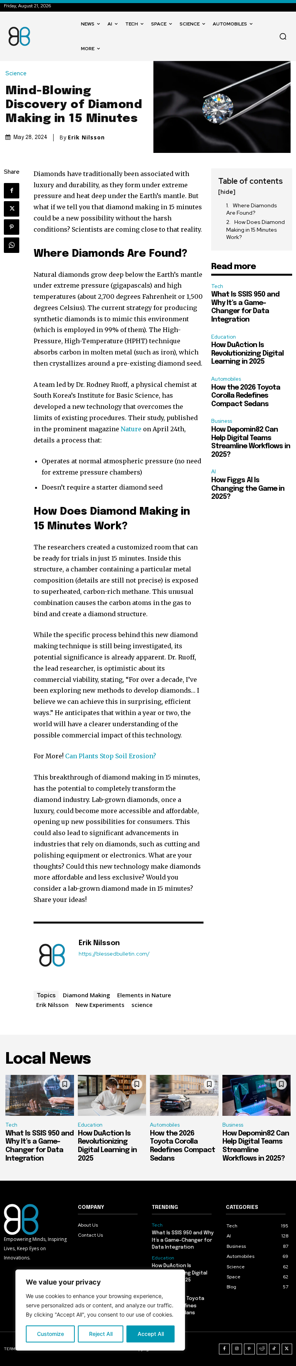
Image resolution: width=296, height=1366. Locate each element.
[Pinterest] (11, 227)
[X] (11, 209)
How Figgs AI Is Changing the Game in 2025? (247, 488)
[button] (283, 36)
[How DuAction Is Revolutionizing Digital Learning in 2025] (112, 1095)
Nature (131, 429)
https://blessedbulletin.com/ (114, 954)
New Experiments (100, 1004)
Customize (50, 1333)
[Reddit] (262, 1349)
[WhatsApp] (11, 245)
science (142, 1004)
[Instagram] (237, 1349)
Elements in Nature (144, 995)
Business (221, 421)
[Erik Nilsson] (52, 955)
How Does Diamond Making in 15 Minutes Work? (255, 230)
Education (223, 337)
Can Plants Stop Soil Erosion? (110, 756)
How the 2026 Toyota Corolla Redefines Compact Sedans (245, 396)
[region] (100, 1310)
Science (16, 73)
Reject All (101, 1333)
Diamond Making (86, 995)
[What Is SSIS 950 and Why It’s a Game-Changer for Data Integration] (39, 1095)
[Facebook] (11, 190)
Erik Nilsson (86, 137)
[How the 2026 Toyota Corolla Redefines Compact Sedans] (184, 1095)
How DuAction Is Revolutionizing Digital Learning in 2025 (247, 353)
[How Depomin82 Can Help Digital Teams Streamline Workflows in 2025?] (256, 1095)
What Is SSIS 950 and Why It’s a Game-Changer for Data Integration (183, 1239)
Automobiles (226, 379)
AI (213, 471)
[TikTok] (274, 1349)
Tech (217, 286)
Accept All (151, 1333)
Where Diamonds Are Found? (251, 209)
